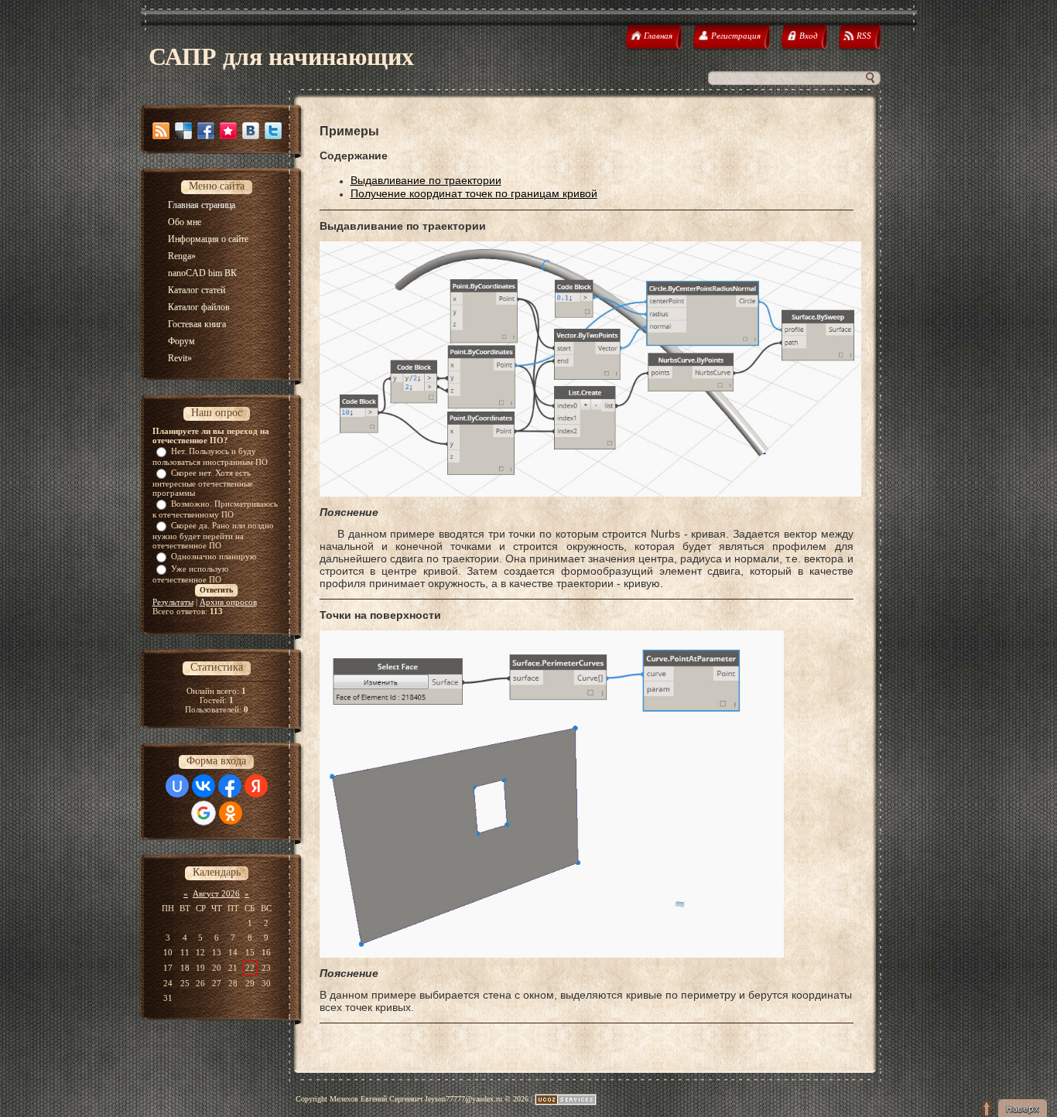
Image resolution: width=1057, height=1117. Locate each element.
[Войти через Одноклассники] (230, 813)
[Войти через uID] (177, 786)
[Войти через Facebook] (229, 786)
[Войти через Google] (203, 813)
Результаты (172, 601)
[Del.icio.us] (183, 130)
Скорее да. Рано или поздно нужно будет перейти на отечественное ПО (213, 535)
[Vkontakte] (250, 130)
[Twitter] (273, 130)
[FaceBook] (205, 130)
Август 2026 (216, 893)
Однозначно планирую (213, 556)
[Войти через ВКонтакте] (203, 786)
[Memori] (228, 130)
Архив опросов (228, 601)
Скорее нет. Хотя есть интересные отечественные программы (202, 482)
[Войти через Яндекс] (256, 786)
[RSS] (160, 130)
